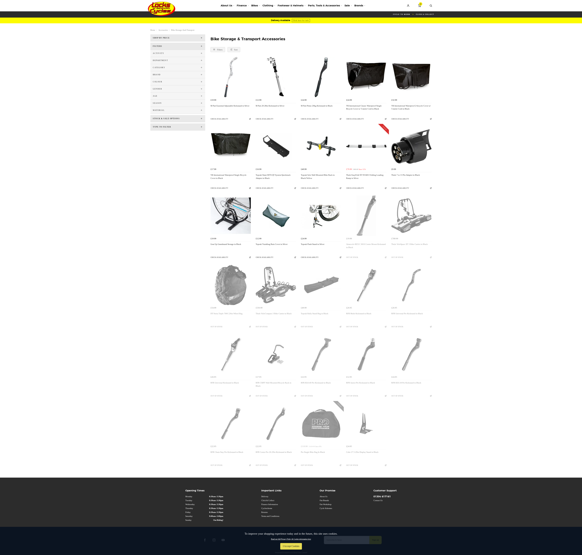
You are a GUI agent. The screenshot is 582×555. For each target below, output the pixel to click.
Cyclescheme (266, 508)
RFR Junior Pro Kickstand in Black (360, 383)
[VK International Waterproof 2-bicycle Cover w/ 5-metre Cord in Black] (411, 77)
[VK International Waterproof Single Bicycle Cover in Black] (231, 146)
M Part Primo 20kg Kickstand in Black (317, 106)
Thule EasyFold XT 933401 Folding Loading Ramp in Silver (364, 176)
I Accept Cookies (291, 546)
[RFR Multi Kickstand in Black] (366, 285)
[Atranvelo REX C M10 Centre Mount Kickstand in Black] (366, 215)
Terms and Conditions (270, 516)
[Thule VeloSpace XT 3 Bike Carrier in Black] (411, 215)
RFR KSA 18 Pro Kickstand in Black (406, 383)
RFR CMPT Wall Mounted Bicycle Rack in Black (273, 384)
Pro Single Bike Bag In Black (313, 452)
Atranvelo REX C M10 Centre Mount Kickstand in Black (366, 246)
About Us (226, 5)
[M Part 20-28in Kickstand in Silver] (276, 77)
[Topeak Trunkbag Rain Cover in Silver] (276, 215)
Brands (358, 5)
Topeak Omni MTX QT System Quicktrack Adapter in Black (273, 176)
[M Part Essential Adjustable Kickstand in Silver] (231, 77)
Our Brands (324, 500)
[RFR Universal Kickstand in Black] (231, 354)
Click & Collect (267, 500)
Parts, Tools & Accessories (324, 5)
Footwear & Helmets (290, 5)
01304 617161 (382, 496)
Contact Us (378, 500)
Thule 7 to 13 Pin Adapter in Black (405, 175)
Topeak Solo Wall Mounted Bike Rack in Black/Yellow (318, 176)
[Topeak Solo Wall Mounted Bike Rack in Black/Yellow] (321, 146)
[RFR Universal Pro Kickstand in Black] (411, 285)
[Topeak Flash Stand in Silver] (321, 215)
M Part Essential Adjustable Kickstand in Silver (230, 106)
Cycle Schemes (326, 508)
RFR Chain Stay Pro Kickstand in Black (227, 452)
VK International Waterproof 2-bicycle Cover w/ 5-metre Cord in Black (411, 107)
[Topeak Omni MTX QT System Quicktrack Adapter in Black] (276, 146)
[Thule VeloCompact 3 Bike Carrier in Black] (276, 285)
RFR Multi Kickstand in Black (358, 313)
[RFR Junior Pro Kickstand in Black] (366, 354)
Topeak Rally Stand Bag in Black (314, 313)
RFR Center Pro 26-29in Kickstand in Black (274, 452)
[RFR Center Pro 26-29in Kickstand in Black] (276, 423)
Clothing (268, 5)
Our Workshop (325, 504)
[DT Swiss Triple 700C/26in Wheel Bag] (231, 285)
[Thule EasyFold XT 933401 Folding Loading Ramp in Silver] (366, 146)
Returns (264, 512)
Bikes (254, 5)
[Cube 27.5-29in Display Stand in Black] (366, 423)
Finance (242, 5)
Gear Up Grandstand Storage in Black (226, 244)
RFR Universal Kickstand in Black (225, 383)
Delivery (264, 496)
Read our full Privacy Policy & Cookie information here (291, 539)
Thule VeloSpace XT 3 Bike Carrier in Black (409, 244)
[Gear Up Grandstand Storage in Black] (231, 215)
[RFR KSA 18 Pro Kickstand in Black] (411, 354)
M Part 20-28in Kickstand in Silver (270, 106)
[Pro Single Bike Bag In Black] (321, 423)
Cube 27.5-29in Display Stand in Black (362, 452)
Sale (347, 5)
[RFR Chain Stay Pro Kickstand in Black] (231, 423)
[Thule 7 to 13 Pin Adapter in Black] (411, 146)
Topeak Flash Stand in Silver (312, 244)
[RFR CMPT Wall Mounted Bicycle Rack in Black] (276, 354)
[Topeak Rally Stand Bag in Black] (321, 285)
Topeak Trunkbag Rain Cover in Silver (272, 244)
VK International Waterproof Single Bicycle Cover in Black (228, 176)
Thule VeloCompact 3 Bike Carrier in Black (274, 313)
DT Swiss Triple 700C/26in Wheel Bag (226, 313)
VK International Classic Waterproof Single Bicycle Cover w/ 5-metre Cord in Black (364, 107)
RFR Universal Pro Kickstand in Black (407, 313)
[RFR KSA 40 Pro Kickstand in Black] (321, 354)
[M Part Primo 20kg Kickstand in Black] (321, 77)
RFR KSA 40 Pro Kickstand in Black (316, 383)
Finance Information (269, 504)
